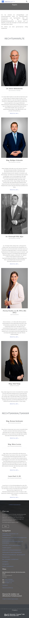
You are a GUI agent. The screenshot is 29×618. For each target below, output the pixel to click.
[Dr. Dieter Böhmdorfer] (14, 85)
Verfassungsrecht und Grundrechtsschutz (12, 552)
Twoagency (14, 610)
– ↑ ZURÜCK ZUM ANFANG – (14, 504)
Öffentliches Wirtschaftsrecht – (9, 554)
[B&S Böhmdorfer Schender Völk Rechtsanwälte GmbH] (15, 1)
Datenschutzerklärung (7, 587)
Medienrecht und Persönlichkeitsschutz (11, 550)
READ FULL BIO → (14, 113)
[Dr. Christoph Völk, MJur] (14, 233)
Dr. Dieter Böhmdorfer (14, 88)
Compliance (5, 561)
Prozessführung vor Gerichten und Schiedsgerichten (14, 537)
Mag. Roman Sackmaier (14, 421)
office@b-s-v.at (8, 582)
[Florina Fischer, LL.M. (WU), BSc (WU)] (14, 308)
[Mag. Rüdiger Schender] (14, 157)
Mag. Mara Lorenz (14, 444)
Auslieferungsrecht (6, 547)
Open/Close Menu (3, 1)
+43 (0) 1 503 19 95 (8, 579)
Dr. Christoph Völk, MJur (14, 236)
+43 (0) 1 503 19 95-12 (9, 581)
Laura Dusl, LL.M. (14, 476)
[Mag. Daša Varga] (14, 380)
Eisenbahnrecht (6, 557)
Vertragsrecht (5, 564)
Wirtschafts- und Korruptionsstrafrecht (11, 545)
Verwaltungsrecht (21, 554)
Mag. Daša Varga (14, 384)
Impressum (5, 585)
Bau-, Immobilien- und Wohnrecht (10, 559)
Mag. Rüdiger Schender (14, 160)
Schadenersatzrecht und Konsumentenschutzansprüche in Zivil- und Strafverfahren (12, 541)
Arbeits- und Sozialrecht (7, 566)
